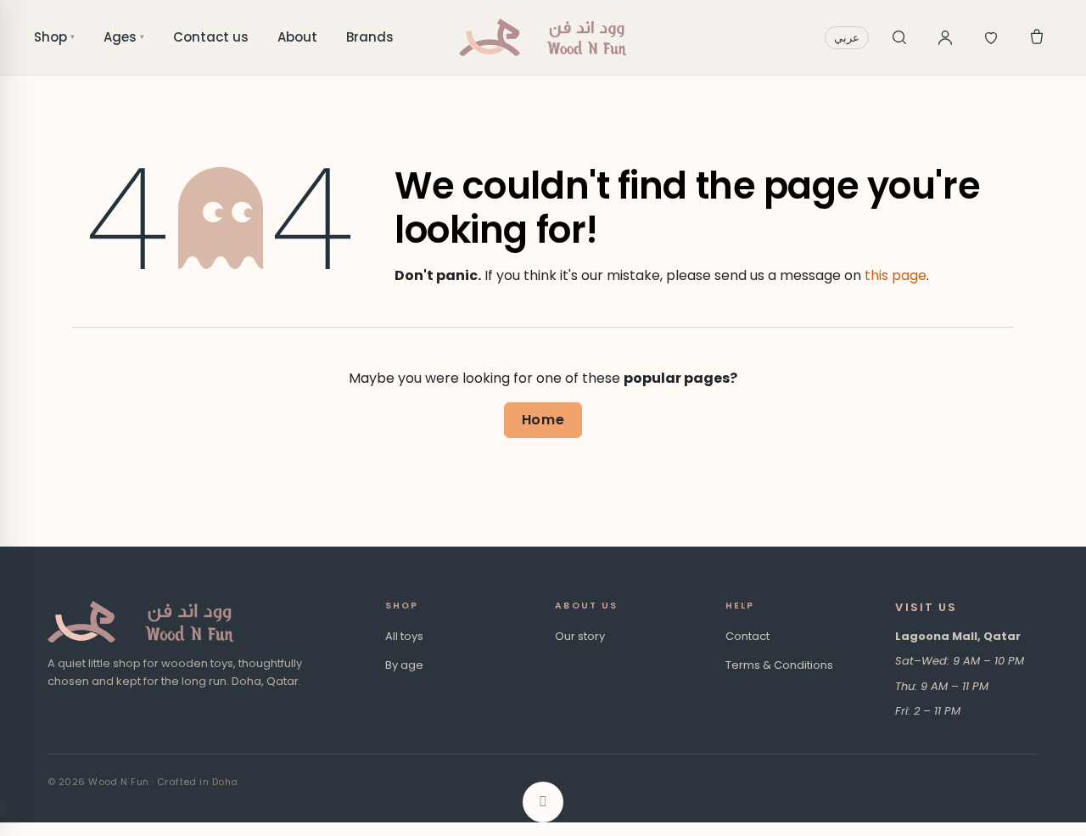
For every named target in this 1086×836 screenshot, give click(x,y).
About (297, 37)
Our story (580, 636)
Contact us (211, 37)
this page (895, 275)
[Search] (899, 37)
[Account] (945, 37)
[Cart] (1037, 37)
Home (543, 419)
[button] (543, 802)
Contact (747, 636)
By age (404, 665)
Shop (54, 37)
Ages (124, 37)
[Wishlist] (991, 37)
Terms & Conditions (779, 665)
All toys (404, 636)
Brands (370, 37)
